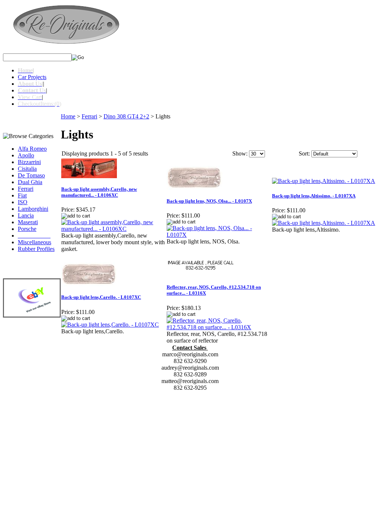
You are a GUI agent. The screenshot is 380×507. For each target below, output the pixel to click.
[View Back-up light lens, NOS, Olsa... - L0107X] (219, 235)
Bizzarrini (29, 162)
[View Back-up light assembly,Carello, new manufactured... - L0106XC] (113, 229)
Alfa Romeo (32, 148)
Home (68, 116)
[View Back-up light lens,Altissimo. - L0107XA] (323, 223)
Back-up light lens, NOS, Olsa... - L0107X (209, 201)
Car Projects (32, 77)
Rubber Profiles (36, 249)
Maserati (28, 222)
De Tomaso (31, 175)
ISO (22, 202)
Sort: (304, 153)
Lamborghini (33, 209)
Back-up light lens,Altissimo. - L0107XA (314, 196)
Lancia (26, 215)
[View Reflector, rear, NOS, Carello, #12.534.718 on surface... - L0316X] (219, 327)
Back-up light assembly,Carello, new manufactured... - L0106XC (99, 192)
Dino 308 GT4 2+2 (126, 116)
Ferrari (25, 189)
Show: (240, 153)
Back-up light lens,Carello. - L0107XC (101, 297)
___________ (34, 235)
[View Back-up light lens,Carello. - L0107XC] (110, 324)
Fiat (22, 195)
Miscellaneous (34, 242)
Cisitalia (27, 169)
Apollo (26, 155)
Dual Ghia (30, 182)
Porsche (27, 229)
